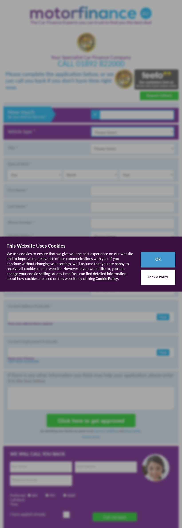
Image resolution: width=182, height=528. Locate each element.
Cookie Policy (107, 279)
